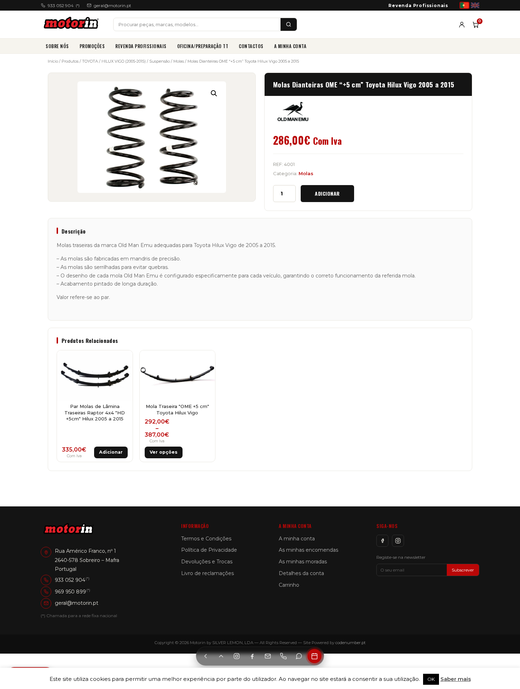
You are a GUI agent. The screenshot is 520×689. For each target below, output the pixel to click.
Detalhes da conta (301, 573)
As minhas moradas (303, 561)
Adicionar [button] (111, 452)
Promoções (92, 46)
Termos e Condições (206, 538)
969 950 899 (70, 591)
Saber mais (455, 679)
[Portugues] (464, 5)
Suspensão (159, 61)
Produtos (70, 61)
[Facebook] (382, 541)
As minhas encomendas (308, 550)
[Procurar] (289, 24)
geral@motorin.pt (112, 5)
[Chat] (299, 656)
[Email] (268, 656)
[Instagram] (398, 541)
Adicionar (327, 193)
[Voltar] (205, 656)
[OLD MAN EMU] (293, 111)
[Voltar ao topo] (221, 656)
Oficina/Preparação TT (203, 46)
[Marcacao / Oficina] (314, 656)
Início (53, 61)
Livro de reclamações (207, 573)
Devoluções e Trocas (206, 561)
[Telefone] (283, 656)
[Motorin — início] (73, 24)
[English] (475, 5)
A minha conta (290, 46)
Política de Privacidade (209, 550)
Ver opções (164, 452)
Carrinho (289, 585)
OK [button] (431, 679)
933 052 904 (64, 5)
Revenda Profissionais (418, 5)
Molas (178, 61)
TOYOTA (90, 61)
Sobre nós (57, 46)
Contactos (251, 46)
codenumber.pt (350, 642)
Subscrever (463, 570)
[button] (214, 93)
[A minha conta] (462, 24)
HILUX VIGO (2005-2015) (124, 61)
